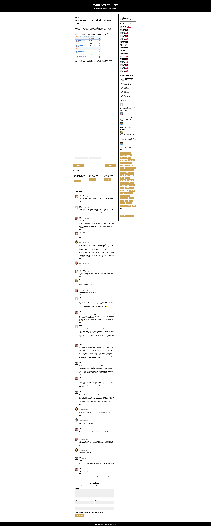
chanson (81, 241)
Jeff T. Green (127, 83)
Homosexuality (130, 185)
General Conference (124, 182)
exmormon (131, 172)
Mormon (128, 193)
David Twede (127, 96)
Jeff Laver (122, 107)
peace (122, 200)
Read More (92, 179)
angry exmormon (123, 160)
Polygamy (122, 203)
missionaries (132, 190)
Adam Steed (127, 80)
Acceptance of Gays (126, 155)
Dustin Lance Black (124, 170)
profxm (80, 297)
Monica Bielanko (128, 99)
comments (123, 165)
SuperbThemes (113, 524)
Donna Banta (122, 115)
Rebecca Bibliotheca (129, 78)
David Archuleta (128, 82)
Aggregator (107, 347)
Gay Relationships (130, 180)
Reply (80, 202)
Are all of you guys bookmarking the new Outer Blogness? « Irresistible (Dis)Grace (94, 476)
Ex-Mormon (130, 170)
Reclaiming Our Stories (109, 175)
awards (131, 160)
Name (76, 500)
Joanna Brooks (128, 97)
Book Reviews (124, 162)
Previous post (78, 165)
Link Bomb (124, 190)
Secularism (122, 205)
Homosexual (123, 185)
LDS (122, 187)
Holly (121, 125)
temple (134, 205)
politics (131, 200)
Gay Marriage (123, 180)
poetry (126, 200)
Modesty (122, 193)
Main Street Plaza (105, 5)
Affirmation (128, 157)
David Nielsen (127, 86)
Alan (80, 408)
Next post (111, 165)
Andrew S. (81, 344)
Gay (122, 177)
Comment (77, 488)
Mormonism (124, 198)
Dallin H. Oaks (129, 165)
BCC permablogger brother (91, 61)
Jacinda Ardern (128, 84)
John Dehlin (127, 91)
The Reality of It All (93, 175)
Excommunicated (124, 172)
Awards (127, 24)
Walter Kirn (127, 100)
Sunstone (128, 205)
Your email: (122, 211)
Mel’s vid (97, 273)
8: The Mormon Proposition (125, 152)
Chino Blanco (82, 195)
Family (127, 175)
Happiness (131, 182)
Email (96, 500)
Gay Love (127, 177)
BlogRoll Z (98, 350)
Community (78, 158)
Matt (80, 261)
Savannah (127, 88)
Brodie (122, 24)
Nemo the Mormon (128, 79)
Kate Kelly (127, 92)
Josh (80, 206)
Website (76, 506)
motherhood (131, 198)
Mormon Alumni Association (95, 158)
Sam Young (127, 87)
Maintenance (85, 158)
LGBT (127, 187)
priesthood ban (129, 203)
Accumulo (81, 348)
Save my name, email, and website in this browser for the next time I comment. (89, 512)
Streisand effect (89, 284)
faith (122, 175)
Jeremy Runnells (128, 89)
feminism (131, 175)
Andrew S (81, 311)
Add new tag (123, 157)
